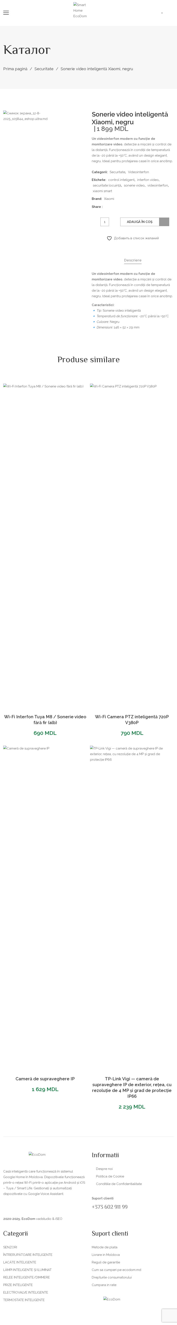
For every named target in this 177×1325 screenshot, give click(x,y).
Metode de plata (104, 1247)
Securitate (44, 69)
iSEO (58, 1219)
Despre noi (104, 1169)
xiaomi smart (102, 191)
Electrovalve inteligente (25, 1292)
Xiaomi (109, 199)
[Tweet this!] (114, 206)
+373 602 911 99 (110, 1207)
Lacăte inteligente (19, 1262)
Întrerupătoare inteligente (27, 1255)
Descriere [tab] (133, 260)
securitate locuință (107, 185)
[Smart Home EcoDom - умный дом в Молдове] (84, 10)
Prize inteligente (18, 1285)
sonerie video (134, 185)
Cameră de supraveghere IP (45, 1078)
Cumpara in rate (104, 1285)
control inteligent (121, 180)
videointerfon (157, 185)
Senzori (10, 1247)
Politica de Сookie (110, 1176)
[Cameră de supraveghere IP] (45, 907)
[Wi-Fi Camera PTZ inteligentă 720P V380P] (132, 545)
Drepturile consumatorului (112, 1277)
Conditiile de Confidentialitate (119, 1184)
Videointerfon (138, 172)
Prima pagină (15, 69)
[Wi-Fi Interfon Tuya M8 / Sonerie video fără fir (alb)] (45, 545)
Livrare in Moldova (106, 1255)
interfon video (148, 180)
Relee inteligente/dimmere (26, 1277)
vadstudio (43, 1219)
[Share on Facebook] (108, 206)
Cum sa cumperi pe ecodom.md (116, 1270)
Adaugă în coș (139, 222)
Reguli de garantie (106, 1262)
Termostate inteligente (24, 1300)
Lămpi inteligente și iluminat (27, 1270)
